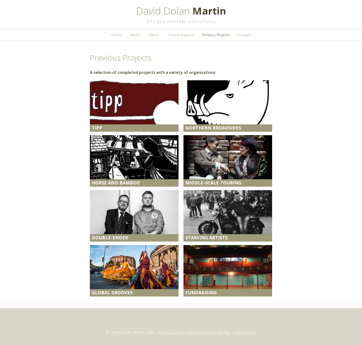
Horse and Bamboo (116, 183)
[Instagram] (181, 321)
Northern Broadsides (213, 128)
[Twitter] (172, 321)
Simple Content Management (183, 332)
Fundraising (201, 293)
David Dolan (181, 10)
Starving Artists (206, 238)
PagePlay (222, 332)
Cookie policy (245, 332)
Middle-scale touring (213, 183)
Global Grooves (112, 293)
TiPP (97, 128)
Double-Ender (110, 238)
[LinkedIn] (190, 321)
